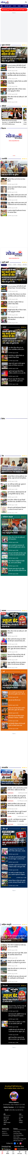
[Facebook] (15, 1143)
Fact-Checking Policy (18, 1135)
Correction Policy (17, 1133)
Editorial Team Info (18, 1140)
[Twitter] (18, 1143)
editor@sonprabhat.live (16, 1110)
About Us (4, 1131)
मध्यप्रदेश (21, 1122)
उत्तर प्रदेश (21, 1117)
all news (4, 265)
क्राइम (19, 6)
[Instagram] (20, 1143)
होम (2, 6)
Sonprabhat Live (22, 1149)
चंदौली (14, 265)
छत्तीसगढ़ (21, 1121)
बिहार (20, 1119)
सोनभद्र (9, 265)
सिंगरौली (25, 265)
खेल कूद (5, 1121)
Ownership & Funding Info (19, 1139)
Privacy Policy (16, 1131)
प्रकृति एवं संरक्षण (7, 1122)
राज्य (14, 6)
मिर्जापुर (19, 265)
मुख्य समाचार (6, 1117)
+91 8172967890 (19, 1107)
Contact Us (4, 1133)
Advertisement (5, 1135)
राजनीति (25, 6)
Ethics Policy (16, 1137)
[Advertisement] (14, 28)
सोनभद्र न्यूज (8, 6)
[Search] (26, 2)
